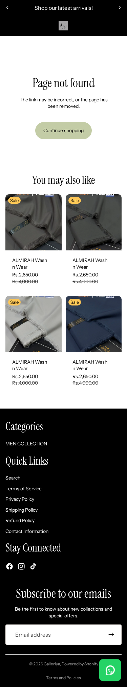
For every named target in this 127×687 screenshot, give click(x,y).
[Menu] (8, 25)
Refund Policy (20, 520)
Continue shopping (63, 130)
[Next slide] (119, 7)
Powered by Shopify (80, 663)
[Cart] (118, 25)
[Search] (22, 25)
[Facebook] (9, 566)
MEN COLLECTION (63, 44)
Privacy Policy (19, 499)
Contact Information (26, 531)
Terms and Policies (63, 677)
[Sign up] (111, 635)
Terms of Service (23, 488)
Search (12, 478)
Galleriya (52, 663)
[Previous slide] (7, 7)
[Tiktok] (33, 566)
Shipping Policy (21, 510)
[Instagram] (21, 566)
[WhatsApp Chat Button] (110, 670)
